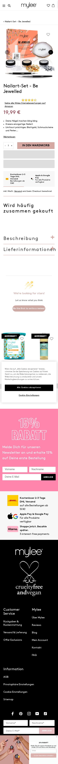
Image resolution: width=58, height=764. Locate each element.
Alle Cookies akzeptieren (29, 388)
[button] (29, 154)
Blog (34, 633)
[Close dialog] (56, 736)
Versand (18, 191)
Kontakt (36, 648)
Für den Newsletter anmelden (43, 755)
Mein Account (40, 640)
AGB (6, 677)
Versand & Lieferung (15, 632)
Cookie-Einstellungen (29, 395)
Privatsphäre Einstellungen (18, 684)
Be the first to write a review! (29, 308)
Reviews (36, 625)
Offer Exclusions (12, 640)
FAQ (34, 655)
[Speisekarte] (4, 5)
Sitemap (8, 699)
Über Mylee (38, 618)
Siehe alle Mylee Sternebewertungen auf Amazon (25, 104)
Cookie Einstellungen (15, 692)
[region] (28, 382)
